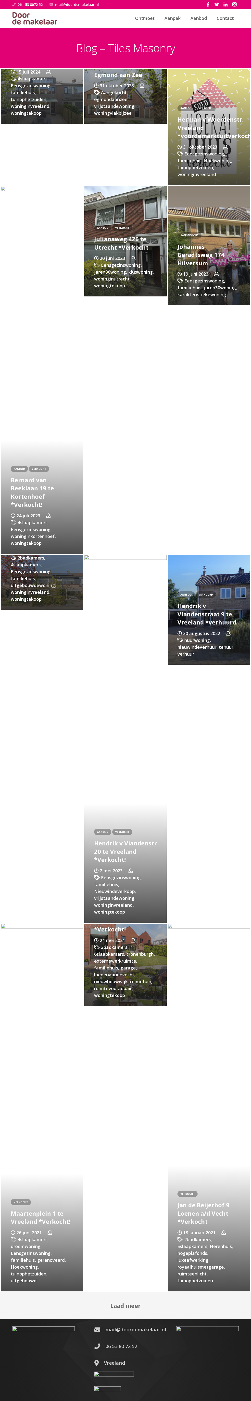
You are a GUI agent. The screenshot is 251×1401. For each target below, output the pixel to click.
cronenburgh (140, 954)
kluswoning (140, 272)
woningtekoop (26, 113)
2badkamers (31, 558)
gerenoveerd (51, 1260)
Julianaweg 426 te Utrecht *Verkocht (121, 243)
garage (128, 968)
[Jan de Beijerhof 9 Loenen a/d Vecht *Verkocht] (209, 1107)
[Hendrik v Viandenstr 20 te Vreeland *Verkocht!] (125, 739)
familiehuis (23, 92)
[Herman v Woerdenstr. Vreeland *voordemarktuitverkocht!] (209, 127)
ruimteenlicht (192, 1274)
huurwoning (197, 640)
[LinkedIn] (225, 4)
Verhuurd (206, 594)
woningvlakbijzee (113, 113)
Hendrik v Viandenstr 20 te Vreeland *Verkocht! (125, 851)
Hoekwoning (217, 161)
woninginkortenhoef (33, 536)
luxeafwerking (192, 1260)
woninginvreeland (30, 106)
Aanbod (186, 108)
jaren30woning (110, 272)
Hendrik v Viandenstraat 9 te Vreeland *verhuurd (206, 614)
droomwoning (25, 1246)
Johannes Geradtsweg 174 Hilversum (201, 254)
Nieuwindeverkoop (114, 891)
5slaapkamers (192, 1246)
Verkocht (206, 108)
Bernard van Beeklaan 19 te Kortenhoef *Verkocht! (32, 492)
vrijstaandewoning (114, 106)
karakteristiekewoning (201, 294)
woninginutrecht (112, 279)
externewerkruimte (115, 961)
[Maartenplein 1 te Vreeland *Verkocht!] (42, 1107)
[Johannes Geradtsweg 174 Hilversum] (209, 246)
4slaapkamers (33, 79)
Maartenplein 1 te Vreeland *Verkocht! (40, 1217)
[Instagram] (234, 4)
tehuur (226, 647)
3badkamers (114, 947)
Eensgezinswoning (30, 86)
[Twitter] (216, 4)
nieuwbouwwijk (111, 981)
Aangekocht (114, 92)
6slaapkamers (109, 954)
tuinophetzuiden (28, 99)
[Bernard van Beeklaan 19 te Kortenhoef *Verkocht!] (42, 370)
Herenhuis (221, 1246)
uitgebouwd (24, 1281)
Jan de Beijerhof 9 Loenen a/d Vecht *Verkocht (203, 1213)
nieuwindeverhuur (196, 647)
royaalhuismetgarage (200, 1267)
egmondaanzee (110, 99)
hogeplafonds (192, 1253)
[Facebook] (207, 4)
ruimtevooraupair (113, 988)
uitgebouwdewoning (33, 585)
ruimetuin (140, 981)
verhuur (185, 654)
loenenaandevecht (114, 975)
